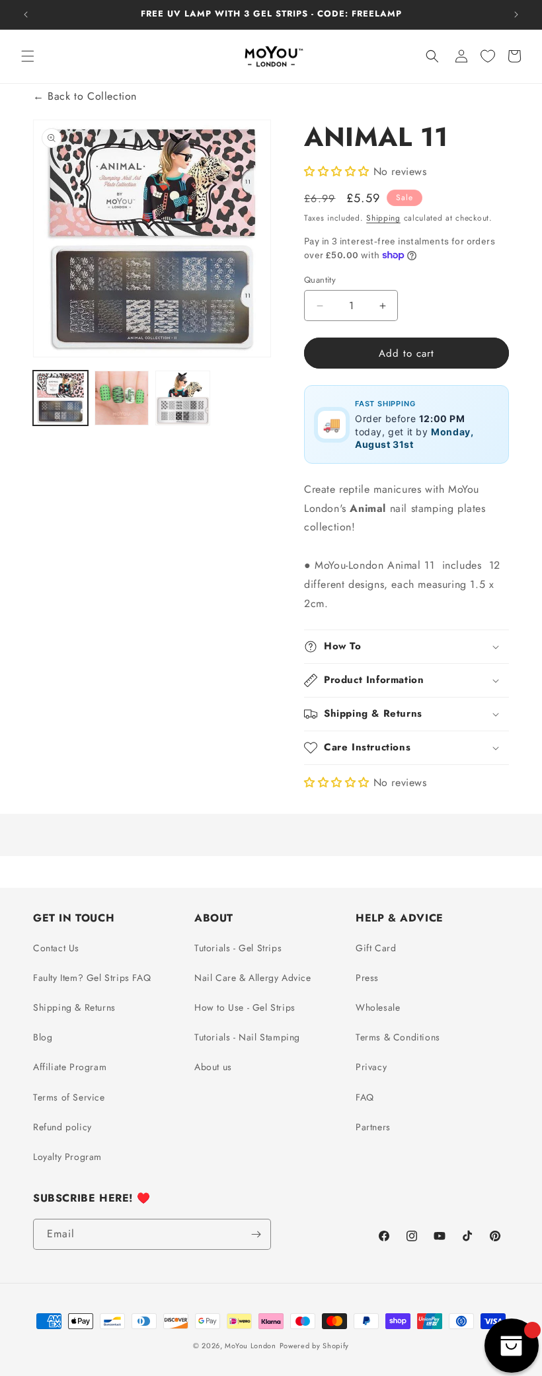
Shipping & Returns (74, 1007)
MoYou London (250, 1345)
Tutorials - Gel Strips (238, 948)
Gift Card (376, 948)
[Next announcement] (516, 14)
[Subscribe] (255, 1234)
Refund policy (62, 1127)
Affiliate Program (69, 1066)
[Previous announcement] (25, 14)
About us (213, 1066)
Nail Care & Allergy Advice (252, 977)
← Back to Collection (85, 96)
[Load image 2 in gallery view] (122, 398)
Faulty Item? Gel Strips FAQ (92, 977)
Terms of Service (69, 1097)
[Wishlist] (488, 56)
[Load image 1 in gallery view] (60, 398)
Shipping (383, 218)
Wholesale (378, 1007)
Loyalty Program (67, 1156)
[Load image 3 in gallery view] (182, 398)
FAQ (365, 1097)
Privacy (371, 1066)
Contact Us (56, 948)
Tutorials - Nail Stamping (247, 1037)
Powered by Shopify (315, 1345)
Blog (42, 1037)
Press (367, 977)
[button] (27, 56)
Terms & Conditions (398, 1037)
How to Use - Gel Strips (244, 1007)
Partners (373, 1127)
